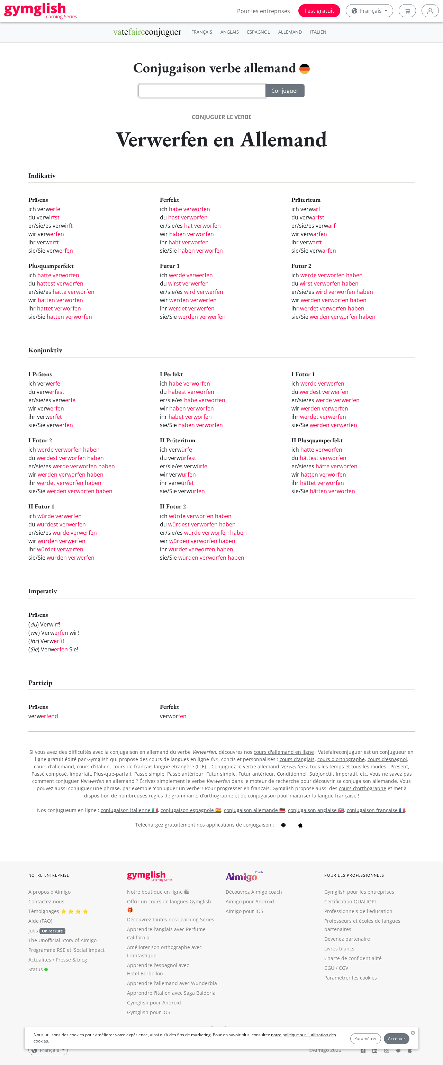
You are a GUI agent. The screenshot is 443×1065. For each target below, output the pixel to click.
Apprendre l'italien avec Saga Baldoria (171, 993)
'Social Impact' (89, 950)
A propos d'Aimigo (49, 891)
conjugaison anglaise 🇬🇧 (316, 810)
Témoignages (43, 911)
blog (82, 959)
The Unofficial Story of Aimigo (62, 940)
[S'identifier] (430, 10)
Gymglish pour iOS (148, 1012)
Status (36, 969)
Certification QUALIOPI (350, 901)
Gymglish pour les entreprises (359, 891)
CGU (329, 968)
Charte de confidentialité (353, 958)
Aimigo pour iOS (244, 911)
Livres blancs (339, 948)
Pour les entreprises (263, 11)
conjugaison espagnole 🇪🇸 (191, 810)
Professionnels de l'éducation (358, 911)
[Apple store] (300, 824)
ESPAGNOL (258, 32)
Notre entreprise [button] (49, 875)
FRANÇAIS (201, 32)
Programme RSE (46, 950)
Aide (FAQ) (40, 921)
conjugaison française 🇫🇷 (376, 810)
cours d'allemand (54, 766)
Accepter (396, 1038)
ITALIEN (318, 32)
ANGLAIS (229, 32)
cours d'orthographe (341, 759)
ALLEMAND (290, 32)
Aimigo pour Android (250, 901)
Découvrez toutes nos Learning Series (170, 919)
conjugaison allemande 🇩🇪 (254, 810)
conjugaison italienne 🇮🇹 (129, 810)
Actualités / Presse (49, 959)
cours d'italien (93, 766)
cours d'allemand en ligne (284, 752)
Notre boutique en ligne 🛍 (158, 891)
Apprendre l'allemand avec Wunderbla (172, 983)
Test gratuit (319, 11)
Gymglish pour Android (154, 1002)
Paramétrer (365, 1038)
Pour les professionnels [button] (354, 875)
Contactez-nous (46, 901)
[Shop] (407, 10)
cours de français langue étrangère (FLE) (159, 766)
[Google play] (283, 824)
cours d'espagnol (387, 759)
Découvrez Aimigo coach (254, 891)
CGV (343, 968)
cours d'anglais (297, 759)
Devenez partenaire (347, 939)
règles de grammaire (173, 795)
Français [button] (371, 11)
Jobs (45, 930)
